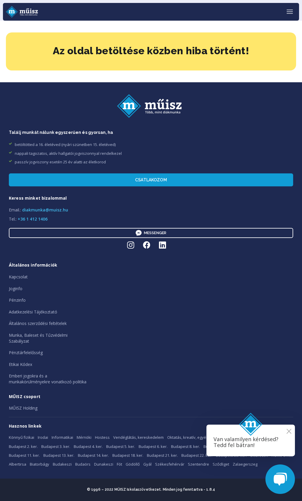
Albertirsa (17, 464)
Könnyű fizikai (21, 437)
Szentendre (198, 464)
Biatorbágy (39, 464)
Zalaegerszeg (245, 464)
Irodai (43, 437)
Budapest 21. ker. (162, 455)
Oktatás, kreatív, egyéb (188, 437)
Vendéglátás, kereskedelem (138, 437)
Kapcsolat (18, 277)
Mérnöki (84, 437)
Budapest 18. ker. (127, 455)
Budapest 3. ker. (55, 446)
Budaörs (83, 464)
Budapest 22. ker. (196, 455)
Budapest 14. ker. (93, 455)
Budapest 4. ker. (88, 446)
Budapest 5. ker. (120, 446)
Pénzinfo (17, 300)
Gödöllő (133, 464)
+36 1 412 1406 (32, 219)
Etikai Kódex (20, 364)
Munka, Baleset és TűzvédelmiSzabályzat (38, 338)
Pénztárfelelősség (26, 352)
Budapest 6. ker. (153, 446)
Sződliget (221, 464)
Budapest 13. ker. (58, 455)
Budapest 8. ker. (185, 446)
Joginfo (15, 288)
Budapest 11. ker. (24, 455)
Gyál (147, 464)
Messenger (155, 233)
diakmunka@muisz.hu (45, 210)
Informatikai (62, 437)
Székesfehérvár (169, 464)
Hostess (102, 437)
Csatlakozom (151, 180)
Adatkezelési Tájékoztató (33, 312)
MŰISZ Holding (23, 408)
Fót (119, 464)
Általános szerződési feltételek (38, 323)
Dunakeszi (103, 464)
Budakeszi (62, 464)
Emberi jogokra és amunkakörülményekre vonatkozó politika (47, 379)
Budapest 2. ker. (23, 446)
